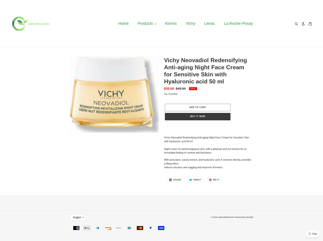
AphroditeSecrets (226, 217)
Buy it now (197, 116)
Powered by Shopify (244, 217)
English (77, 217)
